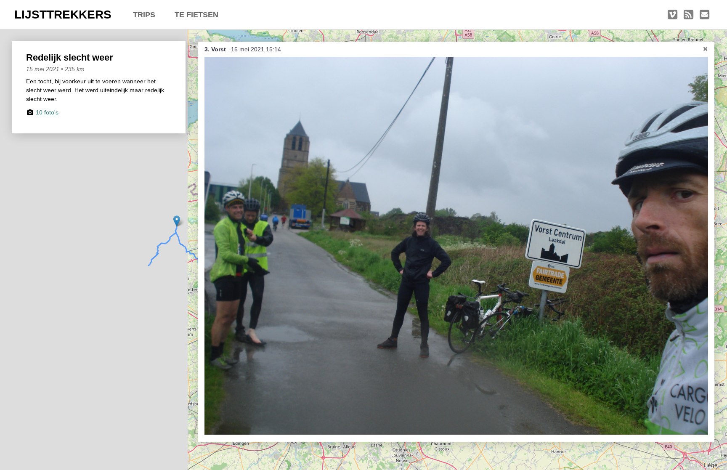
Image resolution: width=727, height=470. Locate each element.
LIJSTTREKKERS (62, 14)
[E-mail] (704, 14)
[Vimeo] (672, 14)
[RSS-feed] (688, 14)
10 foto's (47, 112)
